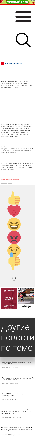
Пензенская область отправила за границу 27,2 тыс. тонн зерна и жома (17, 379)
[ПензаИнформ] (11, 63)
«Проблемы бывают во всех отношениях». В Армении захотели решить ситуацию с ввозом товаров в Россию (16, 429)
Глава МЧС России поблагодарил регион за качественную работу (16, 394)
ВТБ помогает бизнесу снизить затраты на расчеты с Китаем (16, 363)
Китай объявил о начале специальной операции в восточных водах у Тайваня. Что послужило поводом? (16, 411)
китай (5, 182)
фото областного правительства (10, 179)
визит (2, 182)
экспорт (10, 182)
